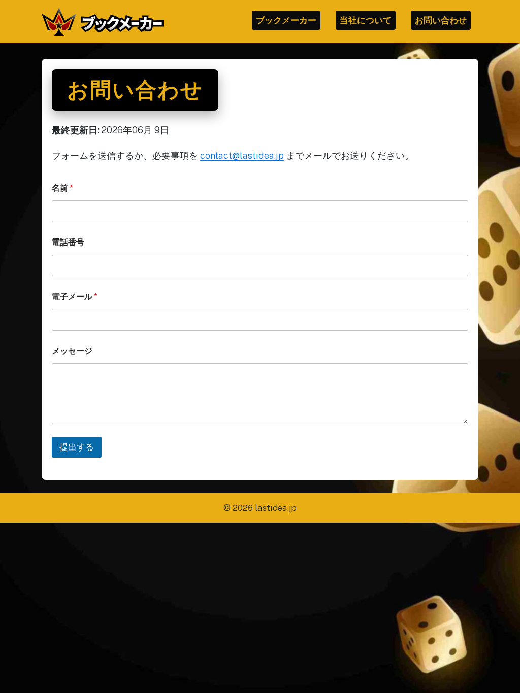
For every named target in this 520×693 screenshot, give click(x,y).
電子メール (75, 296)
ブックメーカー (286, 20)
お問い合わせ (441, 20)
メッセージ (72, 351)
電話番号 (68, 242)
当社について (366, 20)
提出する (76, 447)
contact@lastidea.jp (242, 155)
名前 (62, 188)
